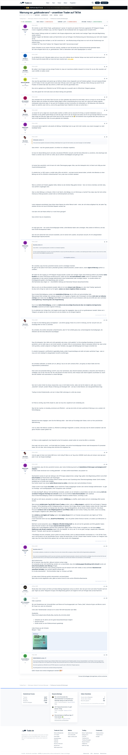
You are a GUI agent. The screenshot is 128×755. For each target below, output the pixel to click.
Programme (72, 2)
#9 (106, 241)
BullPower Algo (85, 745)
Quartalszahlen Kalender (57, 739)
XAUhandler (23, 15)
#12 (106, 464)
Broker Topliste (85, 733)
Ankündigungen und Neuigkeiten (62, 720)
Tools (53, 2)
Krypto (76, 733)
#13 (106, 546)
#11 (106, 452)
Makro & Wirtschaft (72, 736)
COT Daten (56, 734)
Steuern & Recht (85, 741)
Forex (56, 703)
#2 (106, 54)
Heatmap (56, 741)
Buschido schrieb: (37, 244)
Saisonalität (56, 736)
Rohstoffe (73, 734)
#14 (106, 586)
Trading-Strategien (86, 740)
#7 (106, 123)
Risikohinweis (103, 753)
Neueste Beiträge (57, 694)
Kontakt (97, 736)
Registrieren (104, 2)
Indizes (73, 733)
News (47, 2)
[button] (32, 22)
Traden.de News (99, 733)
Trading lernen (85, 738)
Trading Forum (99, 734)
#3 (106, 66)
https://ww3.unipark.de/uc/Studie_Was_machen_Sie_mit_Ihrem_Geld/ (51, 615)
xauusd (61, 15)
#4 (106, 78)
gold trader (37, 15)
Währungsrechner (58, 747)
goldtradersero (44, 15)
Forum (59, 2)
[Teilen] (105, 25)
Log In (97, 2)
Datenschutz (86, 753)
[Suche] (92, 3)
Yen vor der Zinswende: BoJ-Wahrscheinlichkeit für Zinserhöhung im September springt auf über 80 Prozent (64, 698)
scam (51, 15)
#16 (106, 655)
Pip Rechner (57, 745)
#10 (106, 320)
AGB (91, 753)
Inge (46, 702)
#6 (106, 110)
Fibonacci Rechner (58, 743)
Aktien (69, 733)
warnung (56, 15)
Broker (65, 2)
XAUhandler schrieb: (37, 140)
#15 (106, 598)
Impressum (96, 753)
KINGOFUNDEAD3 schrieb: (39, 658)
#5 (106, 97)
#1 (106, 25)
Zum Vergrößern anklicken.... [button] (70, 257)
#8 (106, 136)
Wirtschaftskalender (58, 733)
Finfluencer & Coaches (85, 735)
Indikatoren (84, 743)
